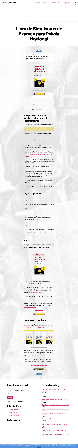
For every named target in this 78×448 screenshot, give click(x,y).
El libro (32, 107)
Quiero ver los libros (39, 139)
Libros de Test (46, 2)
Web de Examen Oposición (30, 307)
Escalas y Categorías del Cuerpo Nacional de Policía (55, 409)
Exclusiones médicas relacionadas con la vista (54, 430)
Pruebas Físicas (67, 2)
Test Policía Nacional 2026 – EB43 (39, 90)
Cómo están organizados (36, 109)
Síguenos (67, 3)
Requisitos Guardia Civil (15, 412)
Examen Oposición (13, 409)
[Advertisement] (39, 13)
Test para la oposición (14, 415)
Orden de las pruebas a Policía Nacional (52, 395)
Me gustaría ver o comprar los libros (39, 365)
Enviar (10, 397)
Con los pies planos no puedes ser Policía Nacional (55, 434)
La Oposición (37, 2)
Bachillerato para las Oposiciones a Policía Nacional (55, 405)
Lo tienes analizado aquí (35, 292)
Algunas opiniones (34, 106)
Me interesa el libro (39, 310)
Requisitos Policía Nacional (9, 2)
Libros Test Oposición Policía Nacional (39, 347)
